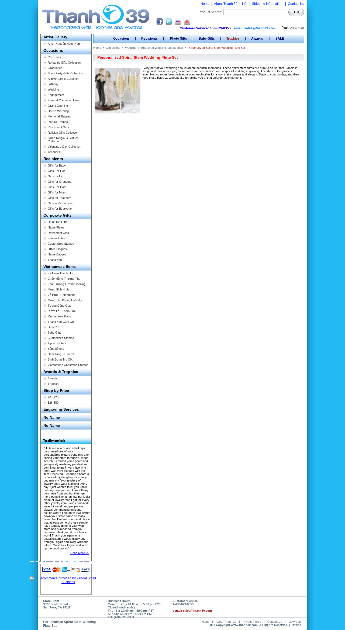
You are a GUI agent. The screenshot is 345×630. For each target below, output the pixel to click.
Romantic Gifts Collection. (64, 62)
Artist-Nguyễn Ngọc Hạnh (64, 43)
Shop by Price (56, 390)
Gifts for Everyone (60, 208)
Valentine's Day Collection (64, 146)
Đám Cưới (54, 327)
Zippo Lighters (57, 343)
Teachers (54, 152)
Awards (53, 378)
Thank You (55, 259)
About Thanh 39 (225, 4)
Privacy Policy (252, 621)
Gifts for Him (56, 176)
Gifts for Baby (57, 165)
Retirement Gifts (58, 127)
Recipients (53, 159)
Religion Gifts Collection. (63, 132)
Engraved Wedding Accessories (162, 47)
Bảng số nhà (56, 348)
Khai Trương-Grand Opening (66, 284)
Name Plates (56, 227)
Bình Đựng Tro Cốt (60, 359)
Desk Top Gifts (57, 222)
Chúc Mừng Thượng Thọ (64, 278)
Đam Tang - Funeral (61, 354)
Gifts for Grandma (59, 181)
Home (205, 4)
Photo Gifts (178, 38)
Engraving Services (61, 409)
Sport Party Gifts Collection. (66, 73)
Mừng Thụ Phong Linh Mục (65, 300)
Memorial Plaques (59, 116)
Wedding (53, 89)
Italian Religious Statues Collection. (63, 139)
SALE (279, 38)
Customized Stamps (61, 243)
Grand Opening (58, 105)
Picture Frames (58, 121)
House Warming (58, 111)
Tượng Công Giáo (59, 305)
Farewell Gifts (57, 238)
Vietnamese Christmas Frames (68, 364)
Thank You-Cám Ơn (61, 321)
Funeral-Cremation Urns (64, 100)
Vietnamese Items (59, 266)
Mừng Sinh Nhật (58, 289)
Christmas (54, 57)
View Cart (296, 28)
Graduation (55, 68)
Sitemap (296, 624)
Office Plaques (57, 249)
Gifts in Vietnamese (60, 203)
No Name (51, 417)
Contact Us (296, 4)
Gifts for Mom (56, 192)
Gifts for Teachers (59, 197)
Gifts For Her (56, 170)
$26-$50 (53, 402)
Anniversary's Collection (63, 78)
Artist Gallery (55, 37)
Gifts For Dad (56, 187)
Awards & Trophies (60, 371)
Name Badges (57, 254)
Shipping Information (267, 4)
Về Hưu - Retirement (61, 294)
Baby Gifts (54, 332)
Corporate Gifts (57, 215)
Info (244, 4)
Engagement (56, 94)
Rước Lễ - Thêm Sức (62, 311)
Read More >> (79, 553)
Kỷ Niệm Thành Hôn (61, 273)
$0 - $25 (53, 397)
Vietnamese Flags (59, 316)
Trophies (53, 383)
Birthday (53, 84)
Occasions (53, 50)
